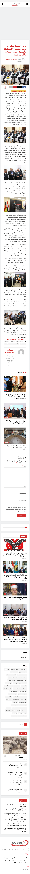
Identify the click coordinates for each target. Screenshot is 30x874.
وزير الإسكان (14, 704)
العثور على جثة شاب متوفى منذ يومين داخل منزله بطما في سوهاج (15, 774)
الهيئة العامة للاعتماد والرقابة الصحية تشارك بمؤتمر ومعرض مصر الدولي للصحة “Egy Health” (15, 576)
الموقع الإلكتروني (22, 500)
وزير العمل (15, 713)
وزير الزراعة (24, 710)
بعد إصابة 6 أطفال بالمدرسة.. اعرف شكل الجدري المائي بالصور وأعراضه (15, 782)
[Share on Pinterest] (15, 87)
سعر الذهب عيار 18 (7, 688)
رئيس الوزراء (17, 685)
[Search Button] (3, 4)
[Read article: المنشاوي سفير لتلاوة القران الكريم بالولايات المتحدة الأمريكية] (15, 589)
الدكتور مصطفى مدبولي (11, 674)
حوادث (4, 857)
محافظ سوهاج (23, 699)
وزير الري (8, 707)
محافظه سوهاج (16, 699)
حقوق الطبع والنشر (21, 849)
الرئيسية (24, 42)
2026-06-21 (24, 558)
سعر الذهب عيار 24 (13, 691)
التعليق (24, 466)
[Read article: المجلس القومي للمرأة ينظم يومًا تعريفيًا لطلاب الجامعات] (15, 436)
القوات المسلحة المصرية (21, 680)
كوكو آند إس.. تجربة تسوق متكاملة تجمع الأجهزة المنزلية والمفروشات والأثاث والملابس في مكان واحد (15, 554)
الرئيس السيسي (23, 677)
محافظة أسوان (9, 696)
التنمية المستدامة (14, 672)
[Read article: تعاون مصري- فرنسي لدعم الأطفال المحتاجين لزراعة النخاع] (15, 411)
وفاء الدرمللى (14, 715)
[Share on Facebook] (24, 87)
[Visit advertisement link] (15, 1)
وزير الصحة (7, 343)
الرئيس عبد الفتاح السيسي (13, 677)
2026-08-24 (23, 449)
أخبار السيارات (19, 860)
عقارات (25, 862)
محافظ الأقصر (16, 696)
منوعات (14, 862)
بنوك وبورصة (24, 858)
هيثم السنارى (15, 702)
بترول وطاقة (7, 860)
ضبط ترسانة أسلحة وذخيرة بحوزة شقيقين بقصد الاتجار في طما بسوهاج (15, 765)
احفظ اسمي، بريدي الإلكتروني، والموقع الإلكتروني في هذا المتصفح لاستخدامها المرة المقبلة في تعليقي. (16, 509)
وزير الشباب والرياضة (16, 710)
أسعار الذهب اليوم (22, 672)
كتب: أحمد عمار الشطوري (11, 59)
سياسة (12, 858)
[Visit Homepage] (15, 4)
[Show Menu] (27, 4)
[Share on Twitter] (19, 87)
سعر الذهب (24, 688)
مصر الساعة (22, 343)
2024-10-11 (24, 580)
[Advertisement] (15, 22)
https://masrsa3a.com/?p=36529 (16, 339)
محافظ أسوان (23, 696)
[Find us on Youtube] (23, 869)
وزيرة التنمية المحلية (22, 715)
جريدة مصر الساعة (18, 341)
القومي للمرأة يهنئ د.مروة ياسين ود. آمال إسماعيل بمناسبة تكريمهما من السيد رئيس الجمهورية (15, 396)
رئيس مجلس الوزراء (9, 685)
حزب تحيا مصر (8, 683)
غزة (15, 693)
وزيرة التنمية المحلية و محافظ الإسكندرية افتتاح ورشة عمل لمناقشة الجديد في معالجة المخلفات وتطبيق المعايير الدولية (15, 639)
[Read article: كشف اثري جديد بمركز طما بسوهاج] (15, 745)
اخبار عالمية (6, 614)
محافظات (7, 858)
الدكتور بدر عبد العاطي (22, 674)
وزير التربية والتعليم (22, 707)
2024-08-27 (24, 643)
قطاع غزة (11, 693)
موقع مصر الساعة (15, 343)
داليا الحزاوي (24, 685)
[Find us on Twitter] (25, 869)
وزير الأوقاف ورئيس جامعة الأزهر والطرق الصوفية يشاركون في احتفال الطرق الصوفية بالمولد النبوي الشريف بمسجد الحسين (15, 819)
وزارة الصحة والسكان (22, 704)
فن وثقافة (9, 857)
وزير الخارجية (14, 707)
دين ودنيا (25, 860)
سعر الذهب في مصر (22, 693)
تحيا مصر (24, 683)
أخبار (5, 634)
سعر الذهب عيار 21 (22, 691)
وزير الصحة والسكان (22, 713)
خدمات (13, 860)
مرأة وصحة (19, 42)
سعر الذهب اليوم (17, 688)
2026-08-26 (23, 400)
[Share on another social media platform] (11, 87)
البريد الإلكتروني (22, 493)
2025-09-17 (24, 601)
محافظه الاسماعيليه (9, 341)
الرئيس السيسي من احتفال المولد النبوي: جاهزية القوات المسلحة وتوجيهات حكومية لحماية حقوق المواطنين (15, 829)
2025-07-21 (20, 61)
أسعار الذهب (7, 669)
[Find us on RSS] (20, 869)
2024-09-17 (24, 621)
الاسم (24, 486)
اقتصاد (5, 549)
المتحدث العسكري (11, 680)
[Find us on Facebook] (27, 869)
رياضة (14, 857)
